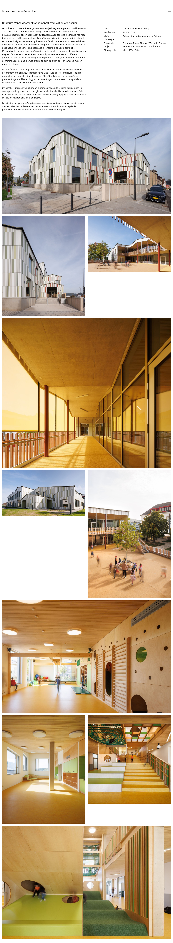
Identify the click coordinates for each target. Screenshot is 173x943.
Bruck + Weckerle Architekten (19, 11)
